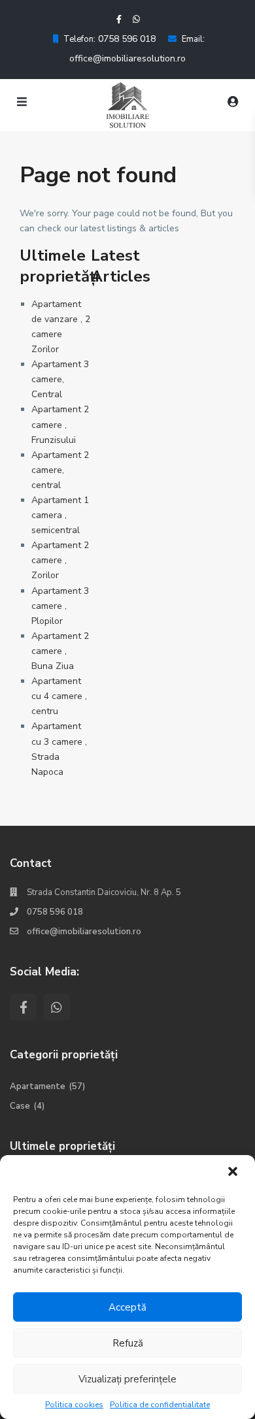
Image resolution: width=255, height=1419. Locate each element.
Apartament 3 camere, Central (60, 379)
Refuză (127, 1343)
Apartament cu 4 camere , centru (59, 696)
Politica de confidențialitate (160, 1404)
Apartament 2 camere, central (60, 470)
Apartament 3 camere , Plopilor (60, 606)
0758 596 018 (125, 39)
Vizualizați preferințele (127, 1379)
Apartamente (37, 1086)
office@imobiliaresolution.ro (127, 58)
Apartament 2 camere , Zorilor (60, 560)
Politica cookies (74, 1404)
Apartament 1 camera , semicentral (60, 515)
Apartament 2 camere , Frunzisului (60, 424)
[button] (234, 1173)
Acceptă (127, 1307)
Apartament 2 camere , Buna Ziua (60, 651)
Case (20, 1106)
